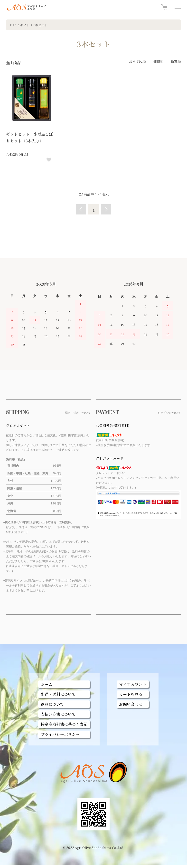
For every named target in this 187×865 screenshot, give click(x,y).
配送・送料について (58, 694)
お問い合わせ (130, 704)
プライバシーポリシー (60, 734)
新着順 (176, 61)
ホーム (46, 684)
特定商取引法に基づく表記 (64, 724)
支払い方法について (58, 714)
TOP (13, 25)
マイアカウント (132, 684)
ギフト (24, 25)
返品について (52, 704)
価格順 (158, 61)
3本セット (40, 25)
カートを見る (130, 694)
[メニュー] (177, 7)
